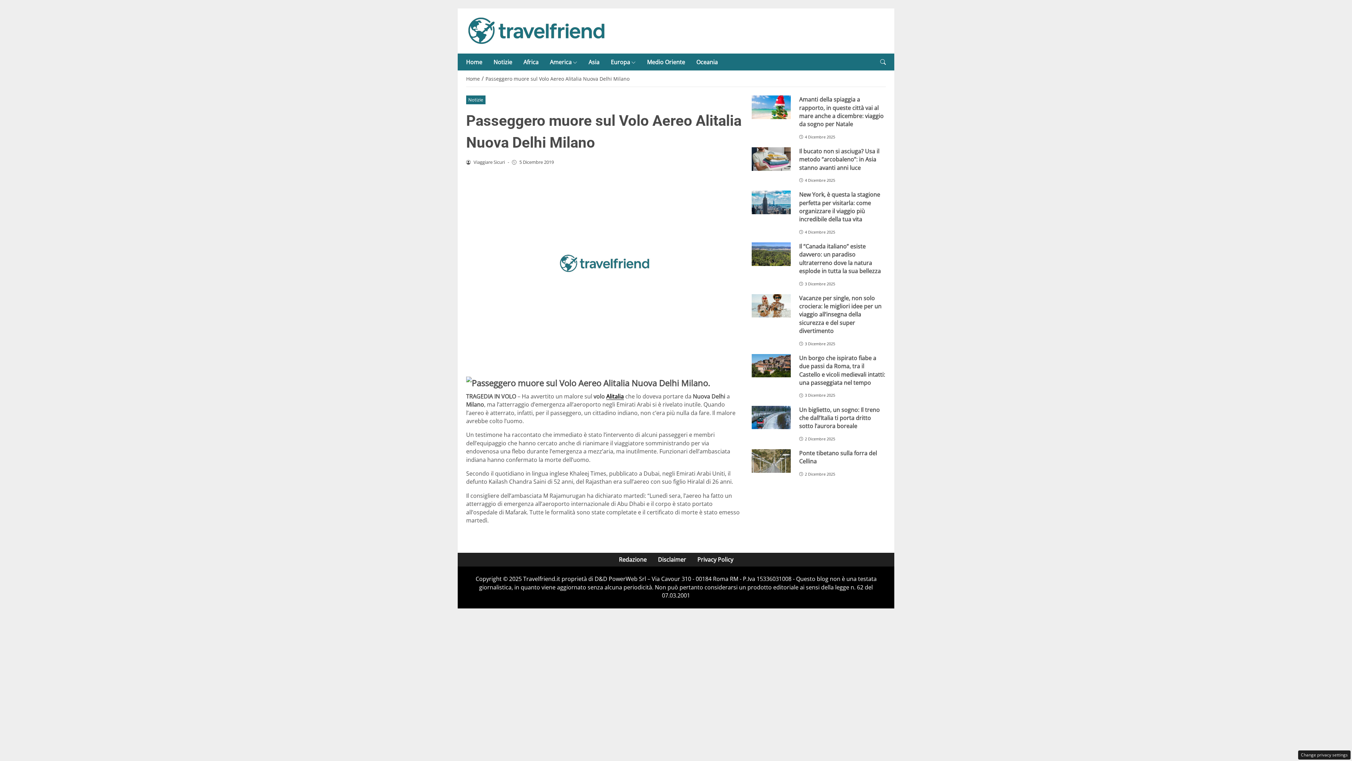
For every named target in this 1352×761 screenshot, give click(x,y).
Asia (594, 62)
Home (474, 62)
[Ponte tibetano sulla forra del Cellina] (771, 461)
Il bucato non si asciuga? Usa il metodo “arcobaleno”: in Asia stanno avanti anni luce (839, 159)
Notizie (503, 62)
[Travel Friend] (536, 30)
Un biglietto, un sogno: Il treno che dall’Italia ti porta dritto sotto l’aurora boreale (839, 418)
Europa (620, 62)
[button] (883, 62)
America (561, 62)
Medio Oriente (666, 62)
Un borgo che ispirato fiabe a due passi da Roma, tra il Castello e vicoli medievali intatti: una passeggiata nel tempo (842, 370)
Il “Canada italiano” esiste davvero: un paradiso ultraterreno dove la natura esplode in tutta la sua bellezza (840, 258)
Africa (531, 62)
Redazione (633, 559)
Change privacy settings (1324, 755)
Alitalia (615, 396)
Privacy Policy (715, 559)
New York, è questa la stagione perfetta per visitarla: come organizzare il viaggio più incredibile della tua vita (839, 207)
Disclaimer (672, 559)
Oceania (707, 62)
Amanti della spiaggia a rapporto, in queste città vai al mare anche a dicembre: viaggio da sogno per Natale (841, 111)
